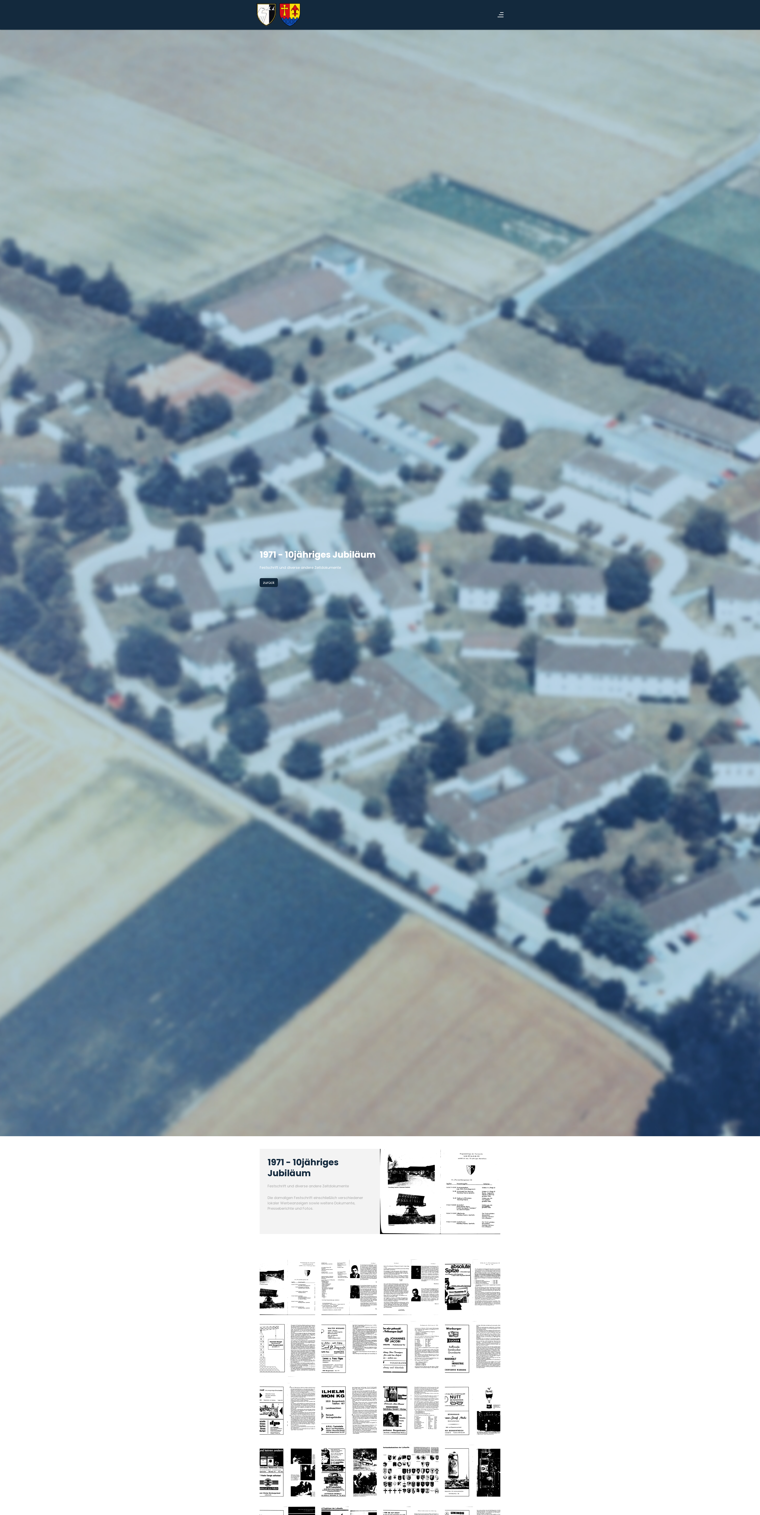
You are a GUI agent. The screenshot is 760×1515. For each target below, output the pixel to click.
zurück (269, 582)
